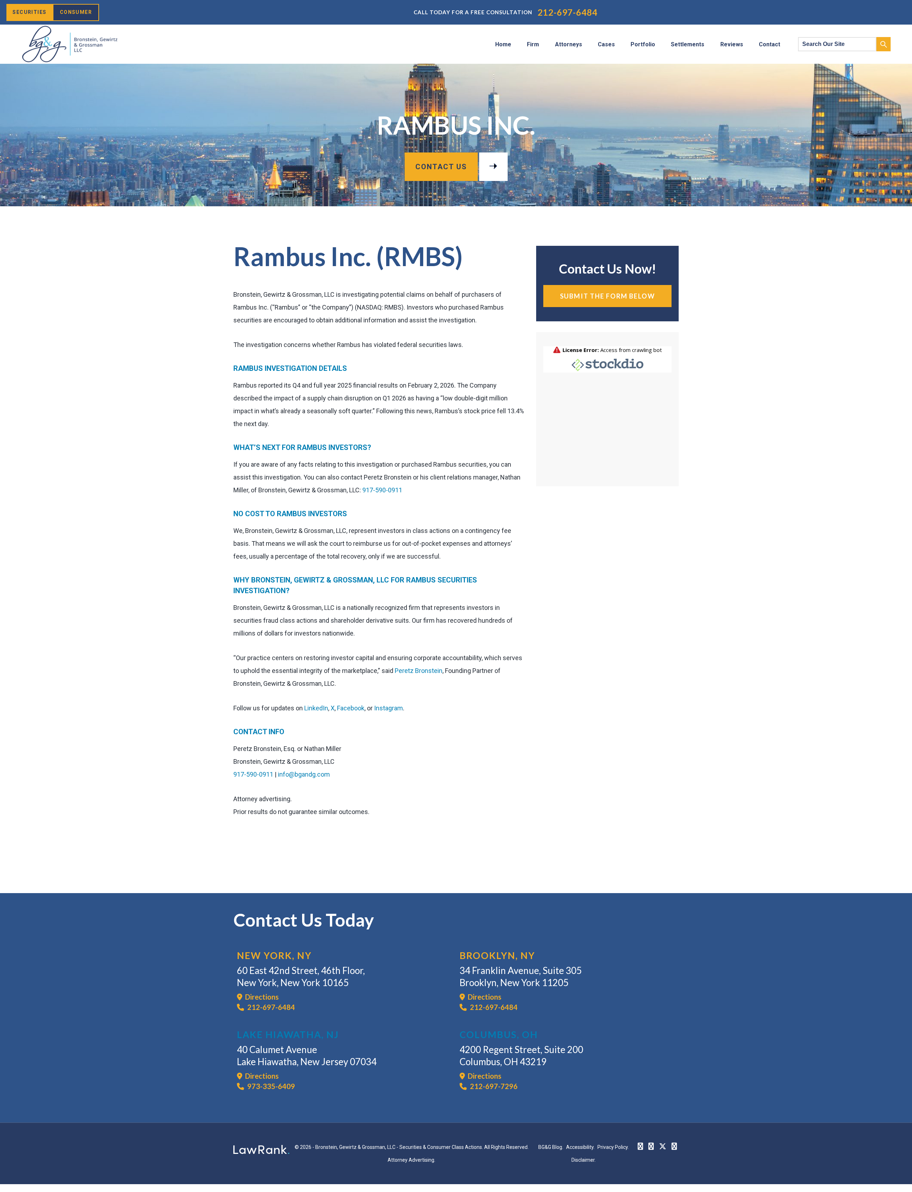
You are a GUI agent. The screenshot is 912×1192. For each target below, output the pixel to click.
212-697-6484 (567, 12)
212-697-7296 (493, 1086)
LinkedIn (316, 708)
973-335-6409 (270, 1086)
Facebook (350, 708)
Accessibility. (580, 1147)
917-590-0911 (382, 490)
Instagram (388, 708)
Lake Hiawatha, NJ (288, 1034)
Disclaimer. (583, 1160)
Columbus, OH (499, 1034)
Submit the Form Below (607, 296)
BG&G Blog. (550, 1147)
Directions (260, 997)
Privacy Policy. (613, 1147)
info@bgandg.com (304, 774)
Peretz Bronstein (418, 670)
